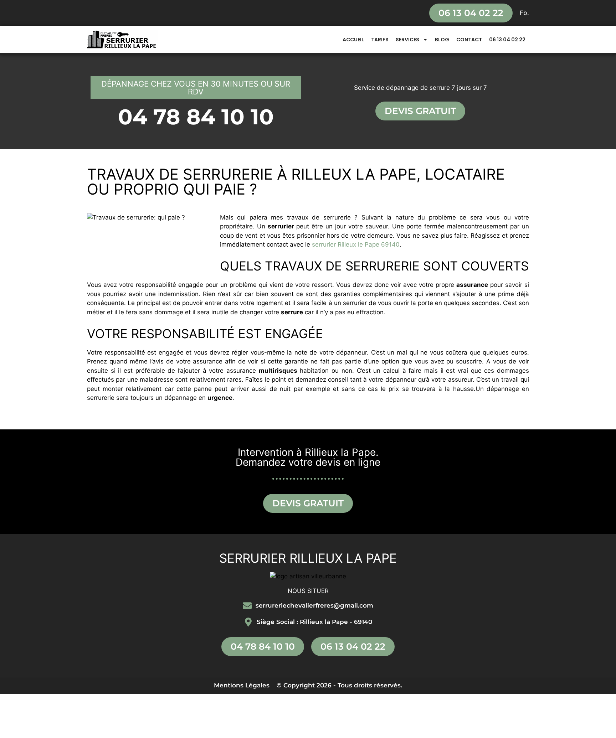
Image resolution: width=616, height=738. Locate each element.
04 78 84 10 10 (196, 117)
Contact (469, 39)
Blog (442, 39)
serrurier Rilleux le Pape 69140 (356, 244)
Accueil (353, 39)
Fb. (524, 12)
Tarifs (380, 39)
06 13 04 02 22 (507, 39)
